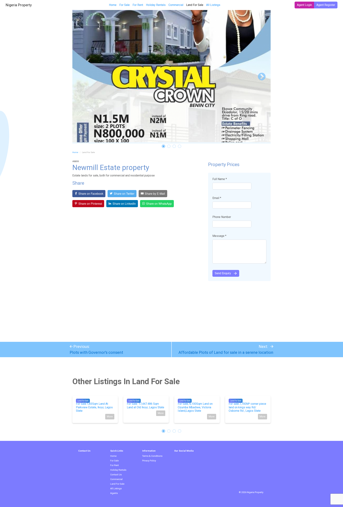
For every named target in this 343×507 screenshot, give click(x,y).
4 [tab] (179, 146)
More (110, 416)
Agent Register (325, 5)
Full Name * (219, 179)
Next (261, 76)
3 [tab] (174, 146)
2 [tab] (169, 146)
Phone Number (221, 217)
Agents (114, 493)
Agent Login (304, 5)
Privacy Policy (149, 460)
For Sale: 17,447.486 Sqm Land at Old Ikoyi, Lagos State (145, 405)
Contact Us (116, 474)
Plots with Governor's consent (96, 352)
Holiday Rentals (156, 5)
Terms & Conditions (152, 456)
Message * (219, 236)
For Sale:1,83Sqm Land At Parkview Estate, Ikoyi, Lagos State (94, 407)
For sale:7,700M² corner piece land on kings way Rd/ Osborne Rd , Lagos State (247, 407)
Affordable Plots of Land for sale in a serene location (225, 352)
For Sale (124, 5)
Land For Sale (195, 5)
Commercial (175, 5)
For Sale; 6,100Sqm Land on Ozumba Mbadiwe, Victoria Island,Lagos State (195, 407)
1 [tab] (163, 146)
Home (112, 5)
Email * (216, 198)
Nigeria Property (19, 5)
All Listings (213, 5)
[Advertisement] (171, 310)
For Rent (138, 5)
